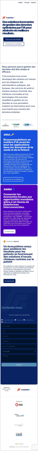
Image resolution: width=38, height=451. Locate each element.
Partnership (19, 320)
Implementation (29, 320)
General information (8, 320)
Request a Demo (7, 322)
